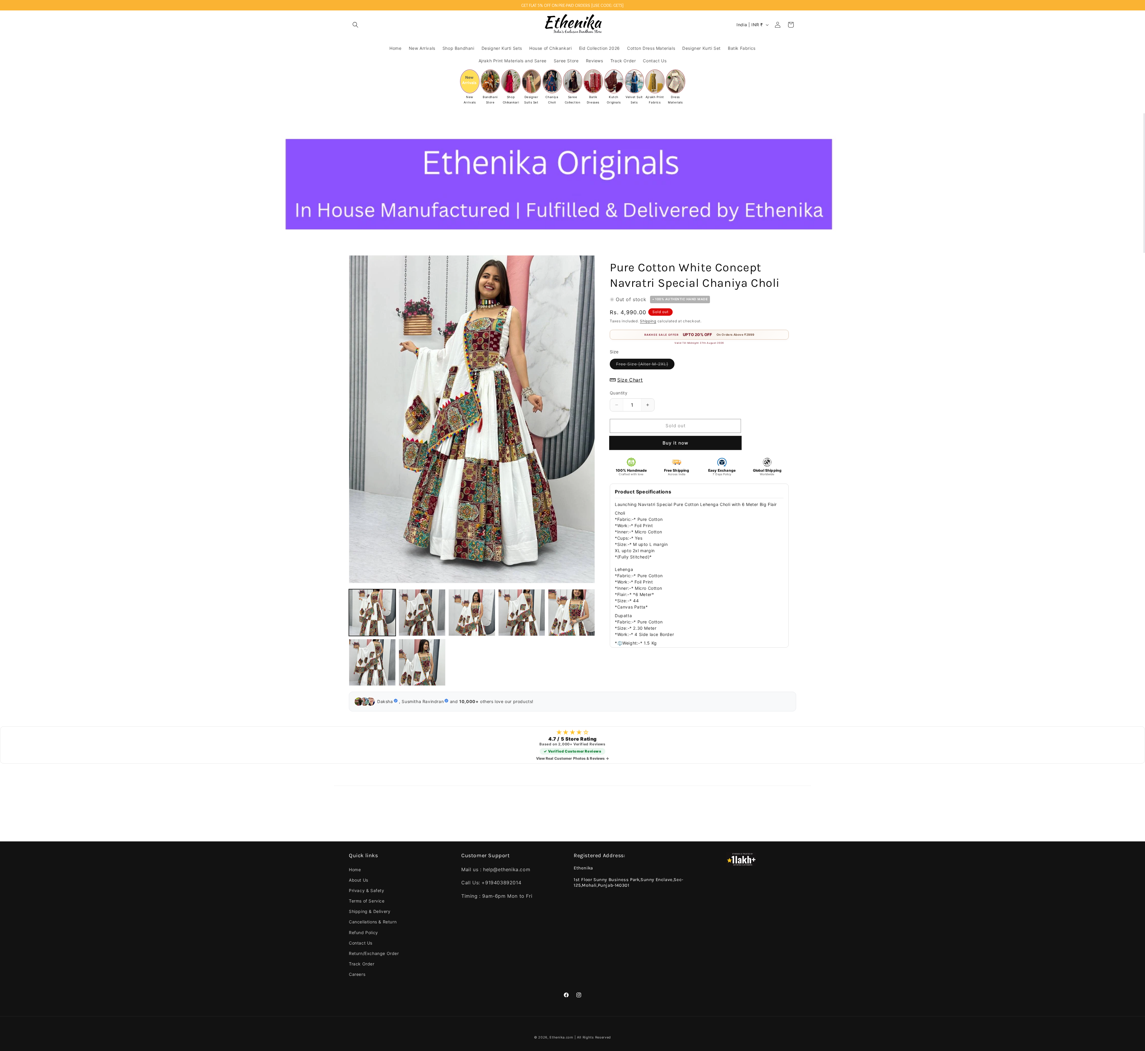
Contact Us (360, 942)
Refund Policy (363, 932)
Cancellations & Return (373, 921)
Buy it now (675, 443)
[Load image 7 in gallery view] (422, 662)
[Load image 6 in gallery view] (372, 662)
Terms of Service (367, 900)
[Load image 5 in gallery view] (571, 612)
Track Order (362, 963)
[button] (355, 24)
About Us (358, 880)
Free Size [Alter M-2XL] (645, 365)
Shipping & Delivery (369, 911)
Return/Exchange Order (374, 953)
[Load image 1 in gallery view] (372, 612)
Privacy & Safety (366, 890)
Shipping (648, 321)
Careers (357, 974)
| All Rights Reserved (593, 1037)
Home (355, 869)
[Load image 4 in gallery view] (521, 612)
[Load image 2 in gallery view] (422, 612)
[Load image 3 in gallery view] (471, 612)
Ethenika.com (562, 1037)
